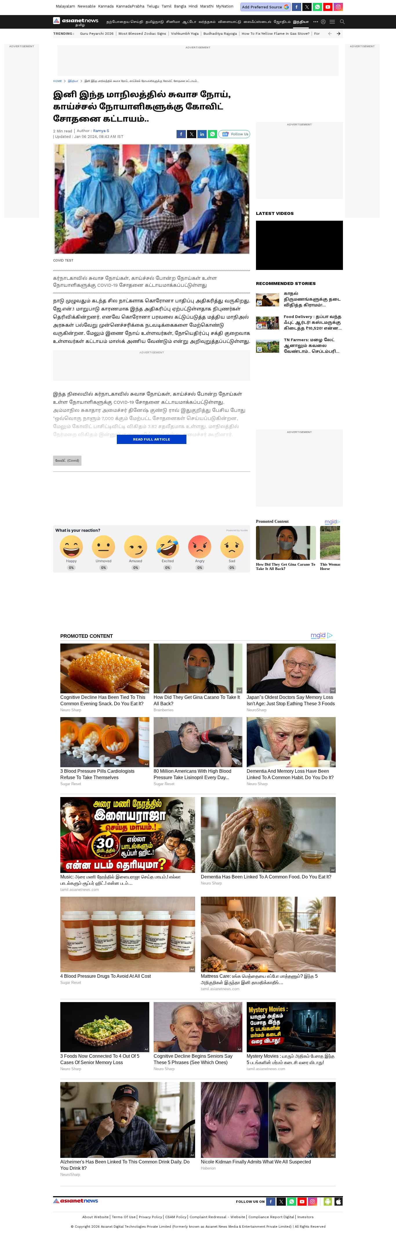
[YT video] (328, 7)
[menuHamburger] (332, 22)
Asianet (75, 1200)
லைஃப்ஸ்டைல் (257, 22)
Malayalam (65, 6)
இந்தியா (301, 22)
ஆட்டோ (189, 22)
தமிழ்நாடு (155, 22)
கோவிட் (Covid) (67, 460)
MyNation (224, 6)
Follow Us (239, 134)
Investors (305, 1217)
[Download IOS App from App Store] (338, 1202)
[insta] (338, 7)
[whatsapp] (317, 7)
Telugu (153, 6)
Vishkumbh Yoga (185, 34)
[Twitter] (307, 7)
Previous (330, 33)
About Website (95, 1217)
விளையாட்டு (229, 22)
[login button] (324, 21)
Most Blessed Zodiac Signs (142, 34)
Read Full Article (151, 439)
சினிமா (173, 22)
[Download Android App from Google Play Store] (328, 1202)
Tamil (166, 6)
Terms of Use (124, 1217)
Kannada (106, 6)
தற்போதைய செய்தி (124, 22)
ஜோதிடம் (282, 22)
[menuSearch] (342, 21)
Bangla (180, 6)
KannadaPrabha (130, 6)
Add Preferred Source (262, 7)
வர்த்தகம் (207, 22)
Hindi (193, 6)
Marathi (207, 6)
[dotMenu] (316, 21)
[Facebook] (296, 7)
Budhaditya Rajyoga (220, 34)
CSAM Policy (175, 1217)
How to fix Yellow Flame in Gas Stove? (275, 34)
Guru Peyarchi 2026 (97, 34)
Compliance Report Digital (271, 1217)
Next (338, 33)
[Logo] (77, 21)
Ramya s (101, 131)
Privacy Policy (150, 1217)
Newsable (86, 6)
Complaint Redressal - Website (217, 1217)
